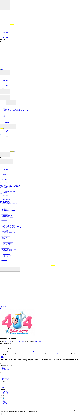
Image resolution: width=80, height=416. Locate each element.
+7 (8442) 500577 (5, 32)
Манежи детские (3, 206)
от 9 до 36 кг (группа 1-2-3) (5, 187)
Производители (4, 260)
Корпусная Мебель (5, 258)
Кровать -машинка (5, 216)
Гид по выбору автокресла (8, 118)
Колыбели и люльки (4, 202)
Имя (1, 348)
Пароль (15, 305)
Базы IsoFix (13, 182)
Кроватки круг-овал (5, 195)
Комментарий (21, 348)
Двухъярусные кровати (6, 208)
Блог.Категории (6, 122)
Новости (3, 111)
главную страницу (37, 341)
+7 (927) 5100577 (5, 37)
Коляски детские (5, 231)
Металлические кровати (6, 218)
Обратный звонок (5, 86)
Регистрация (2, 308)
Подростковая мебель (11, 206)
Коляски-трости (13, 191)
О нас (4, 108)
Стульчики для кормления (5, 222)
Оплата (4, 115)
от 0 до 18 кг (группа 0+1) (5, 185)
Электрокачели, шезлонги (5, 201)
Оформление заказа (5, 369)
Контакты (3, 112)
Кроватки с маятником (6, 196)
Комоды (9, 202)
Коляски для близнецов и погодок (12, 190)
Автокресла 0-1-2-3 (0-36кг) (5, 182)
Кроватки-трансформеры (6, 199)
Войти (1, 307)
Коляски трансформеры (4, 191)
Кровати (1, 193)
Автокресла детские (5, 224)
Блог (2, 117)
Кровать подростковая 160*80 (7, 217)
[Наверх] (5, 302)
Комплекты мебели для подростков (8, 210)
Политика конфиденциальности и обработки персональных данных (15, 110)
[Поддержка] (5, 72)
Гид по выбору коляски (7, 120)
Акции (3, 374)
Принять (2, 356)
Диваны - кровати (5, 209)
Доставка (3, 368)
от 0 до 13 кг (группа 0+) (13, 184)
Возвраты (4, 116)
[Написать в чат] (10, 269)
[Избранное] (14, 146)
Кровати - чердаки (5, 211)
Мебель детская (5, 237)
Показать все (4, 220)
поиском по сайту (21, 341)
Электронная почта (4, 305)
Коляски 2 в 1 (11, 188)
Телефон (10, 348)
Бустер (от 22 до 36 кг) (4, 184)
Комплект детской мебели (5, 203)
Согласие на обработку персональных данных (11, 109)
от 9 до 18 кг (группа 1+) (14, 186)
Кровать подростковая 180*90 (7, 215)
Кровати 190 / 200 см (5, 212)
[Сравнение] (5, 146)
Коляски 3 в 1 (2, 190)
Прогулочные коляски (4, 192)
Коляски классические (4, 188)
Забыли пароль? (3, 306)
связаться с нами (8, 341)
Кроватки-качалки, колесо (6, 198)
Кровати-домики (5, 214)
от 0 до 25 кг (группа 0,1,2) (15, 185)
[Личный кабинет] (5, 141)
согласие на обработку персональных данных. (28, 351)
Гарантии (3, 367)
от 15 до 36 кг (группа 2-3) (5, 186)
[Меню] (5, 2)
